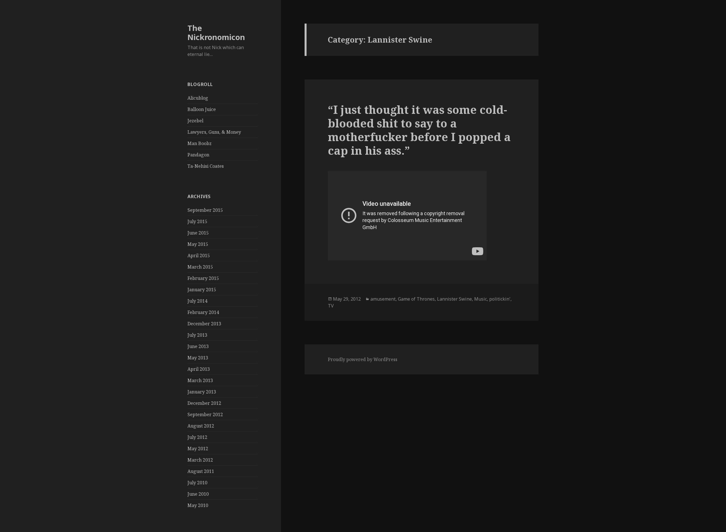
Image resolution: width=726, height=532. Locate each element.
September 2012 (205, 414)
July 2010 (197, 482)
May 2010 (197, 505)
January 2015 (201, 289)
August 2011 (200, 471)
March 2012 (200, 460)
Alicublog (197, 98)
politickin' (499, 299)
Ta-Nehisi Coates (205, 166)
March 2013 (200, 380)
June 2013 (198, 346)
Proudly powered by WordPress (362, 359)
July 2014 (197, 301)
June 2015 (198, 233)
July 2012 (197, 437)
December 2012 (204, 403)
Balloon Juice (201, 109)
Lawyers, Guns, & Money (214, 132)
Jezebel (195, 121)
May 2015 (197, 244)
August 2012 (200, 426)
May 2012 (197, 448)
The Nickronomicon (216, 32)
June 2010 (198, 494)
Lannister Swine (454, 299)
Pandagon (198, 155)
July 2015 (197, 221)
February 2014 (203, 312)
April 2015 (198, 255)
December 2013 (204, 324)
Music (480, 299)
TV (331, 306)
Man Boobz (199, 143)
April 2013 (198, 369)
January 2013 (201, 392)
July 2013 (197, 335)
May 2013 (197, 358)
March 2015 (200, 267)
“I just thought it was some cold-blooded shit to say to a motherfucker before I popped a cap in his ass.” (419, 130)
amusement (383, 299)
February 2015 (203, 278)
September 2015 (205, 210)
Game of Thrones (416, 299)
